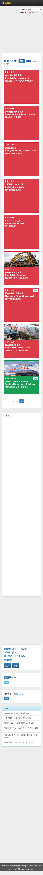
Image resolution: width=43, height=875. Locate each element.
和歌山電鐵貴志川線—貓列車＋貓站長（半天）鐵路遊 (21, 736)
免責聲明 (13, 865)
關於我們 (5, 865)
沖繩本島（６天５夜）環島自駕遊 (16, 713)
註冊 (15, 665)
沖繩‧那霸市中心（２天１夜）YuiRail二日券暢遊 (21, 729)
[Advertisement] (21, 35)
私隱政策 (29, 865)
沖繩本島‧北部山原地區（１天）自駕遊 (18, 742)
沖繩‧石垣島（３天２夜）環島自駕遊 (17, 718)
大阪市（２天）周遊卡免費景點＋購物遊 (19, 723)
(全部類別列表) (18, 694)
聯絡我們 (37, 865)
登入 (7, 665)
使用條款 (21, 865)
